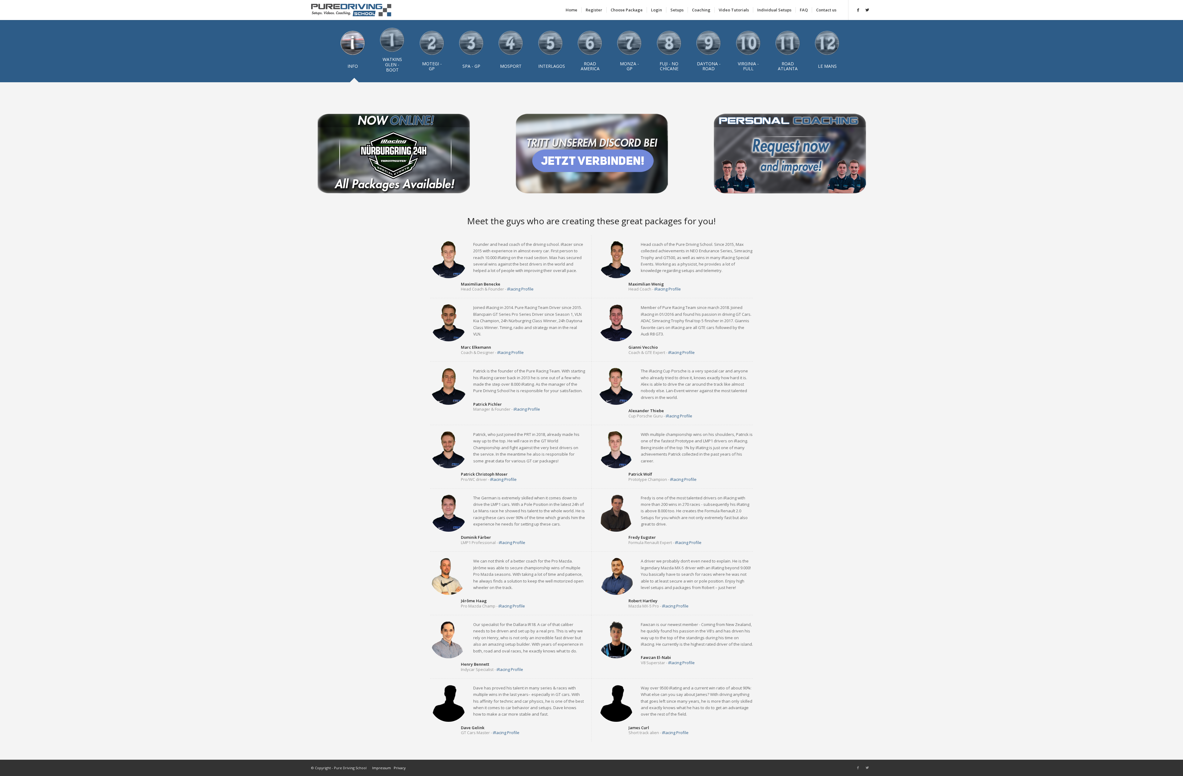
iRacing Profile (520, 289)
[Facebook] (858, 9)
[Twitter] (867, 9)
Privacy (400, 768)
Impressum (381, 768)
